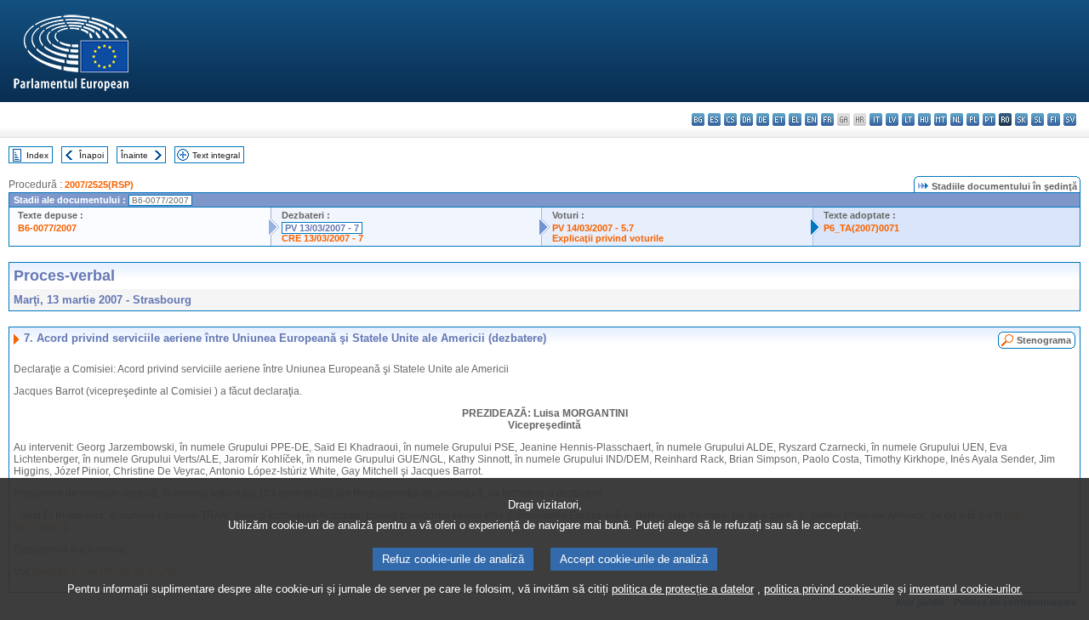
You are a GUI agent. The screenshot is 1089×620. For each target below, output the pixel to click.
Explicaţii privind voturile (608, 238)
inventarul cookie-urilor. (966, 589)
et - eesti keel (779, 119)
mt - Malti (940, 119)
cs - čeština (730, 119)
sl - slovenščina (1037, 119)
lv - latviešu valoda (892, 119)
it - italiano (875, 119)
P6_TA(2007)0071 (861, 228)
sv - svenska (1069, 119)
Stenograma (1044, 340)
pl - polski (972, 119)
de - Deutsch (762, 119)
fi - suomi (1053, 119)
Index (37, 155)
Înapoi (91, 155)
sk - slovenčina (1021, 119)
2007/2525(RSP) (99, 184)
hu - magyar (924, 119)
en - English (811, 119)
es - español (714, 119)
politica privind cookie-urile (829, 589)
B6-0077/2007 (47, 228)
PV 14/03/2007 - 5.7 (593, 228)
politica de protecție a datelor (683, 589)
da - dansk (746, 119)
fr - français (827, 119)
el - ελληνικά (795, 119)
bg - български (698, 119)
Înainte (134, 155)
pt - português (989, 119)
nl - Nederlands (956, 119)
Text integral (216, 155)
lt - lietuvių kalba (908, 119)
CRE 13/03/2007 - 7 (322, 238)
